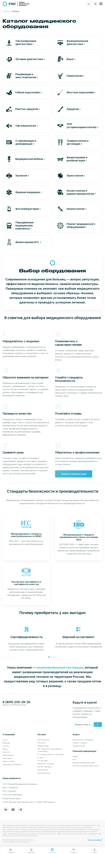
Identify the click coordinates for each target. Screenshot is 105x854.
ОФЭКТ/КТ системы (46, 764)
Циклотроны (43, 770)
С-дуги (40, 757)
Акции (75, 756)
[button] (49, 657)
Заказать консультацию (73, 474)
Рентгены (41, 743)
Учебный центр (79, 746)
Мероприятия (8, 755)
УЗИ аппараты (43, 740)
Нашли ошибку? (95, 840)
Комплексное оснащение (83, 740)
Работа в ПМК (8, 761)
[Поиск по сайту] (95, 4)
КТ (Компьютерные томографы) (51, 754)
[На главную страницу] (16, 3)
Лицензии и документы (12, 764)
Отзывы (6, 746)
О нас (5, 740)
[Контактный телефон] (88, 4)
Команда (6, 743)
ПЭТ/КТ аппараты (45, 767)
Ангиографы (43, 761)
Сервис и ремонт (80, 743)
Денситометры (44, 773)
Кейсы (5, 749)
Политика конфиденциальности (86, 766)
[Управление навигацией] (100, 4)
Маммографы (43, 746)
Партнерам (7, 758)
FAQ (74, 759)
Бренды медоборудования (84, 763)
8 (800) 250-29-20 (16, 702)
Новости (6, 752)
